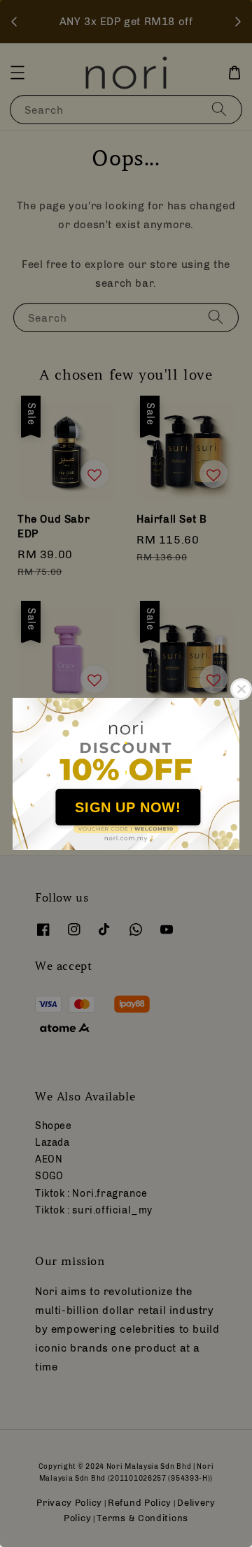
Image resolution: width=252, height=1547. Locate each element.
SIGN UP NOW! (128, 807)
